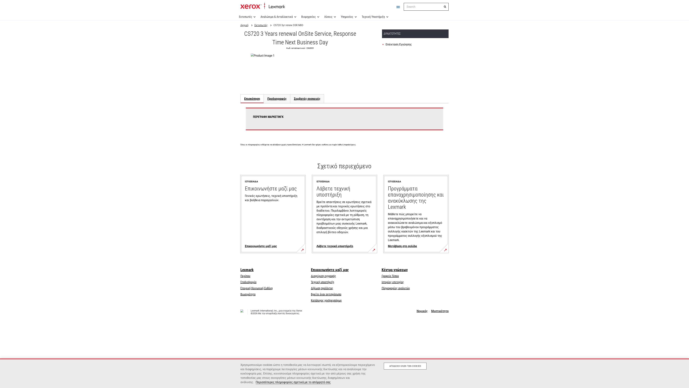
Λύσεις (328, 17)
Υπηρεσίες (347, 17)
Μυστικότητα (440, 311)
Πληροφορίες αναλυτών (396, 288)
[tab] (252, 98)
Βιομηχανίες (308, 17)
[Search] (445, 7)
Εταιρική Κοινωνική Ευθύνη (256, 288)
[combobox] (426, 7)
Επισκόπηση (252, 98)
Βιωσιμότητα (248, 294)
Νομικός (422, 311)
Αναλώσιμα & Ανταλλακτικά (277, 17)
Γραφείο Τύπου (390, 276)
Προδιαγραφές (277, 98)
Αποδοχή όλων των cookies (405, 366)
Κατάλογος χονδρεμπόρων (326, 300)
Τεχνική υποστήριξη (322, 282)
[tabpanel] (344, 121)
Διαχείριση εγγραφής (323, 276)
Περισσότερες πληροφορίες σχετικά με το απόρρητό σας (293, 382)
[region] (344, 373)
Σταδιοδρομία (248, 282)
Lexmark (247, 270)
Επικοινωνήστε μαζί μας (330, 270)
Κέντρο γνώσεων (395, 270)
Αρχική (262, 6)
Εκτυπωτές (245, 17)
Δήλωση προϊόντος (322, 288)
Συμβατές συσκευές (307, 98)
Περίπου (245, 276)
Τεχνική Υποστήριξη (373, 17)
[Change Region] (398, 6)
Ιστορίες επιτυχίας (393, 282)
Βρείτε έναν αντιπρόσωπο (326, 294)
